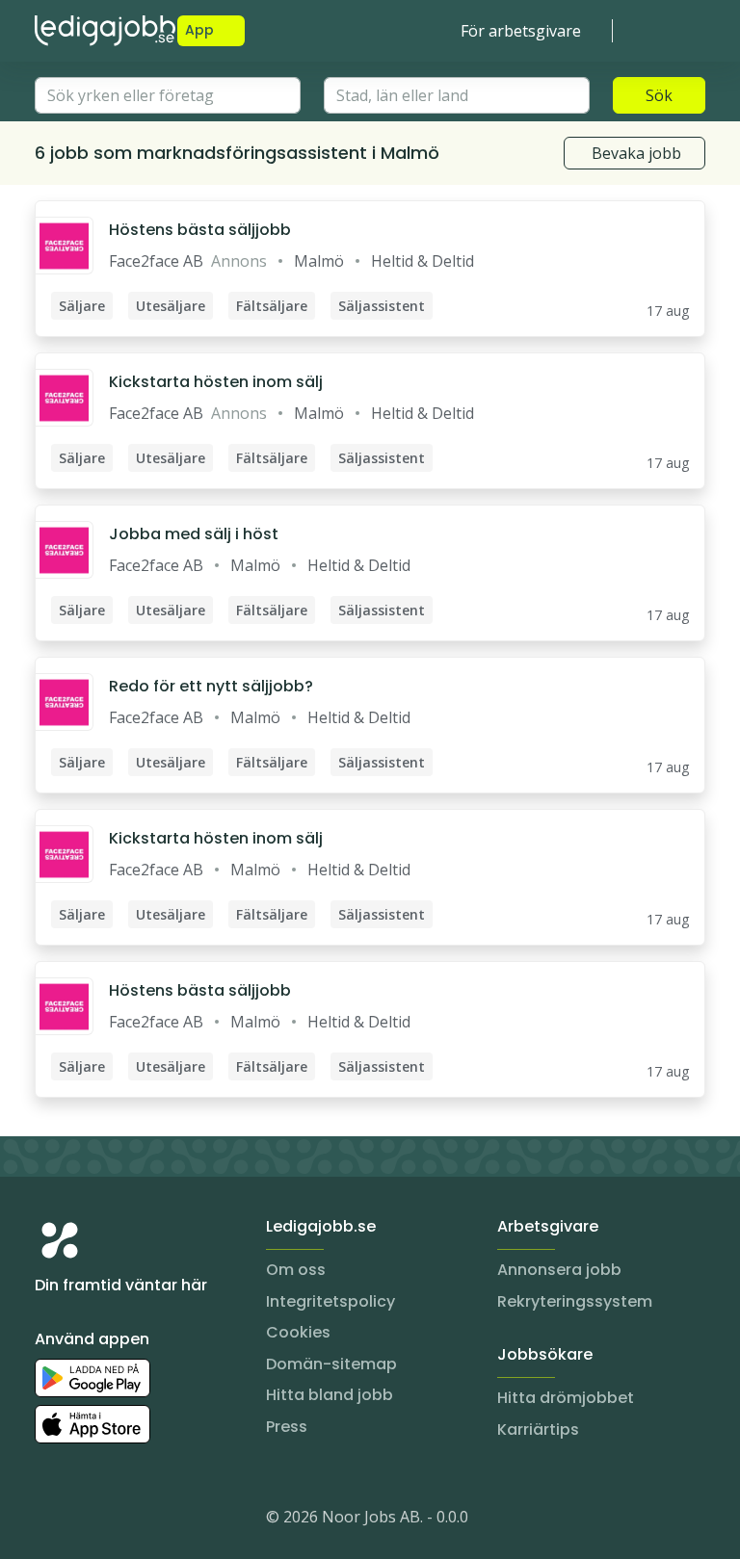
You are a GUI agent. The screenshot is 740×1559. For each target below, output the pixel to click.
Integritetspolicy (330, 1301)
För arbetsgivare (521, 30)
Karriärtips (538, 1429)
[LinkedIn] (88, 1520)
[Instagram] (50, 1520)
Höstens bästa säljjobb (200, 230)
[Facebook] (127, 1520)
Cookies (298, 1332)
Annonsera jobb (559, 1270)
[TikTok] (165, 1520)
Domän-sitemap (331, 1364)
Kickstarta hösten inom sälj (216, 382)
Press (286, 1427)
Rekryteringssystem (574, 1301)
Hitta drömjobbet (565, 1398)
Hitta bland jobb (329, 1395)
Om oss (296, 1270)
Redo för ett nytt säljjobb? (211, 686)
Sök (659, 95)
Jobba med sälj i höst (193, 534)
